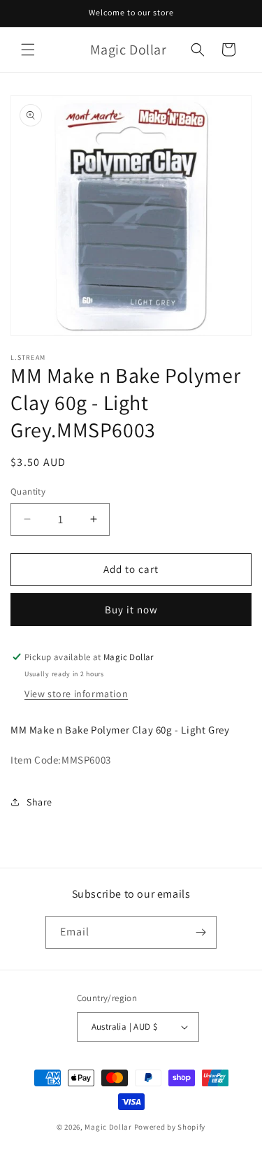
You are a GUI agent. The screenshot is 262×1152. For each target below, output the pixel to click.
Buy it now (131, 609)
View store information (76, 693)
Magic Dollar (108, 1127)
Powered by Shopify (170, 1127)
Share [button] (39, 802)
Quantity (27, 491)
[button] (28, 49)
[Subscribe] (200, 932)
